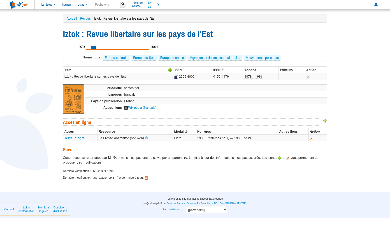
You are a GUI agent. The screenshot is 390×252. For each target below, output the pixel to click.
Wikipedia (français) (142, 107)
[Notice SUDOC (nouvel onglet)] (176, 76)
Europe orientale (172, 57)
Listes (81, 4)
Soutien (66, 4)
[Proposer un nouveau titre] (170, 69)
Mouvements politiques (262, 57)
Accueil (72, 18)
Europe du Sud (144, 57)
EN (150, 2)
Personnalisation (171, 209)
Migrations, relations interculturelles (215, 57)
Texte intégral (74, 138)
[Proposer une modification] (308, 76)
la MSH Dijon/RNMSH (223, 203)
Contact (9, 209)
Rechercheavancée (137, 4)
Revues (85, 18)
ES (149, 6)
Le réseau (47, 4)
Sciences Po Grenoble (198, 203)
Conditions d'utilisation (60, 209)
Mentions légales (43, 209)
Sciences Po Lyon (176, 203)
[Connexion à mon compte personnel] (376, 4)
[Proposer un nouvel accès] (325, 120)
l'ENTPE (241, 203)
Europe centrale (116, 57)
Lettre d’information (27, 209)
